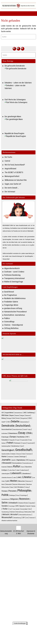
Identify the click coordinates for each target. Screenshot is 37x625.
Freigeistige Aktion (11, 305)
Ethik (29, 433)
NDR (16, 487)
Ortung (27, 487)
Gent (22, 446)
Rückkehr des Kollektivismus (15, 298)
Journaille (6, 459)
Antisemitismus (18, 412)
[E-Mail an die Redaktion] (22, 49)
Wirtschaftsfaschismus (25, 514)
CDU (29, 418)
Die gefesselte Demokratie (15, 66)
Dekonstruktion (24, 422)
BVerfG (18, 418)
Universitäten (24, 509)
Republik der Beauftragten (14, 133)
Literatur (27, 477)
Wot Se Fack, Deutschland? (15, 165)
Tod (10, 509)
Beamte (17, 415)
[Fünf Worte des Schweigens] (20, 107)
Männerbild (9, 484)
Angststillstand (10, 168)
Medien (13, 480)
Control (7, 161)
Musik (3, 484)
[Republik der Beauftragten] (20, 141)
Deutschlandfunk (7, 429)
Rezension (24, 498)
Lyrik (7, 481)
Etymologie (5, 437)
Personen (12, 491)
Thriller (5, 509)
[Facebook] (14, 49)
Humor (4, 456)
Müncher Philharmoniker (19, 484)
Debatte (15, 421)
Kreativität (4, 467)
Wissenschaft (7, 517)
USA (30, 509)
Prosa (17, 495)
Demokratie (8, 425)
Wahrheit (12, 512)
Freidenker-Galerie (11, 302)
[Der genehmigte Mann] (20, 124)
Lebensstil (16, 473)
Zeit (27, 517)
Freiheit (10, 442)
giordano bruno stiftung (13, 308)
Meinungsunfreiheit (12, 176)
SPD (17, 506)
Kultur (16, 466)
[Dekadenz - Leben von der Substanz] (20, 90)
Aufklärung (31, 413)
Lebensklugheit (5, 473)
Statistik (28, 506)
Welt (33, 512)
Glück (23, 454)
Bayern (12, 415)
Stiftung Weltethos (11, 328)
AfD (3, 412)
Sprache (22, 506)
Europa (13, 436)
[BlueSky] (18, 49)
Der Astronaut (10, 191)
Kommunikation (17, 463)
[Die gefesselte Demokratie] (20, 73)
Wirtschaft (14, 514)
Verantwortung (5, 512)
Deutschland (23, 425)
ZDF (23, 517)
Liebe (14, 477)
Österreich (32, 517)
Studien (33, 506)
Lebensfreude (24, 470)
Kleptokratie (32, 460)
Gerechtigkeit (8, 450)
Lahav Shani (12, 470)
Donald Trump (27, 429)
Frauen (17, 440)
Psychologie (24, 495)
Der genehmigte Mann (13, 116)
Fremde (24, 443)
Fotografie (11, 440)
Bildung (4, 418)
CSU (8, 422)
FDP (27, 437)
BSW (14, 418)
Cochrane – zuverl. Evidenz (14, 272)
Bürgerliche (24, 418)
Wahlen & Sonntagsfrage (13, 282)
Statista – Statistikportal (13, 325)
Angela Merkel (9, 412)
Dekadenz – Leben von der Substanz (18, 83)
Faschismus (21, 437)
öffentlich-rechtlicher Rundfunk (9, 520)
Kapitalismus (21, 460)
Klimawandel (6, 463)
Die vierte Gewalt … (12, 188)
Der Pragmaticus (10, 295)
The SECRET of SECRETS (14, 172)
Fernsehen (5, 440)
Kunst (22, 467)
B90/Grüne (5, 415)
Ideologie (22, 456)
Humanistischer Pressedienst (15, 312)
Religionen (14, 499)
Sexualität (31, 503)
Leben (17, 470)
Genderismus (15, 446)
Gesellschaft (23, 450)
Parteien (4, 491)
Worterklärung (17, 517)
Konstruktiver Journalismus (14, 315)
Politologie (12, 495)
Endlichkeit (4, 433)
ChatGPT (4, 422)
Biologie (9, 418)
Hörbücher (10, 456)
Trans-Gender (15, 509)
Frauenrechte (24, 440)
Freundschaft (30, 443)
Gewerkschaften (6, 454)
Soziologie (12, 506)
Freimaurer (17, 443)
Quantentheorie (5, 499)
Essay (21, 433)
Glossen (19, 454)
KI (27, 460)
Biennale (28, 415)
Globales (13, 454)
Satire (4, 502)
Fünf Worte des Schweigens (15, 99)
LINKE (19, 477)
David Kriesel (9, 292)
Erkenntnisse (13, 433)
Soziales (5, 506)
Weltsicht (5, 514)
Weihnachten (28, 512)
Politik (5, 494)
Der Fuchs (8, 157)
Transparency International (14, 278)
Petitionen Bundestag (12, 275)
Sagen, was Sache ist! (13, 184)
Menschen (21, 481)
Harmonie (29, 454)
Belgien (22, 415)
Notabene (21, 487)
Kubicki (10, 467)
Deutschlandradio (17, 429)
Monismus (28, 481)
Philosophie (24, 490)
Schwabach (13, 503)
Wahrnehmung (19, 512)
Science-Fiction (23, 503)
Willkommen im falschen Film (16, 180)
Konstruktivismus (27, 463)
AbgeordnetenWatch (12, 268)
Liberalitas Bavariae (7, 477)
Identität (17, 456)
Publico (7, 318)
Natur (11, 487)
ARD (25, 412)
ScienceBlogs (9, 321)
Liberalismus (26, 473)
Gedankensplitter (6, 446)
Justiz (14, 460)
